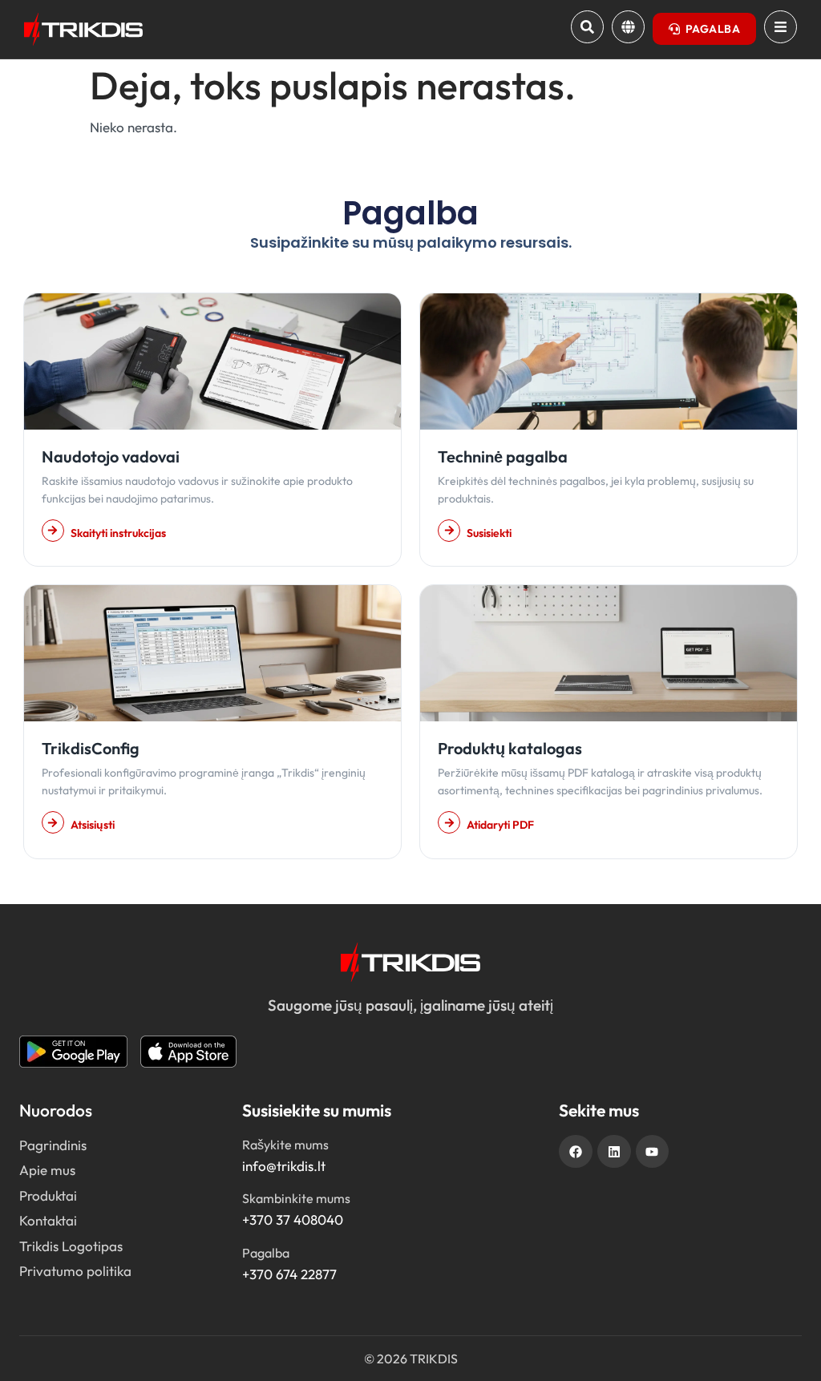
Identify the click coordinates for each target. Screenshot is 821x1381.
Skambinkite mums (296, 1198)
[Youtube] (652, 1152)
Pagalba (265, 1253)
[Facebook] (575, 1152)
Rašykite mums (285, 1145)
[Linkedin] (614, 1152)
